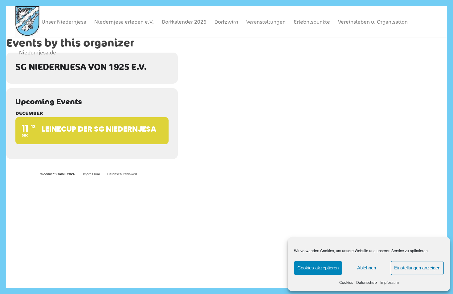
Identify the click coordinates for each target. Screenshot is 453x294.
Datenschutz (366, 282)
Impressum (389, 282)
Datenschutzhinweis (122, 173)
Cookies (346, 282)
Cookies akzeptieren (318, 267)
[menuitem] (26, 21)
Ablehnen (366, 267)
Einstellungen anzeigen (417, 267)
